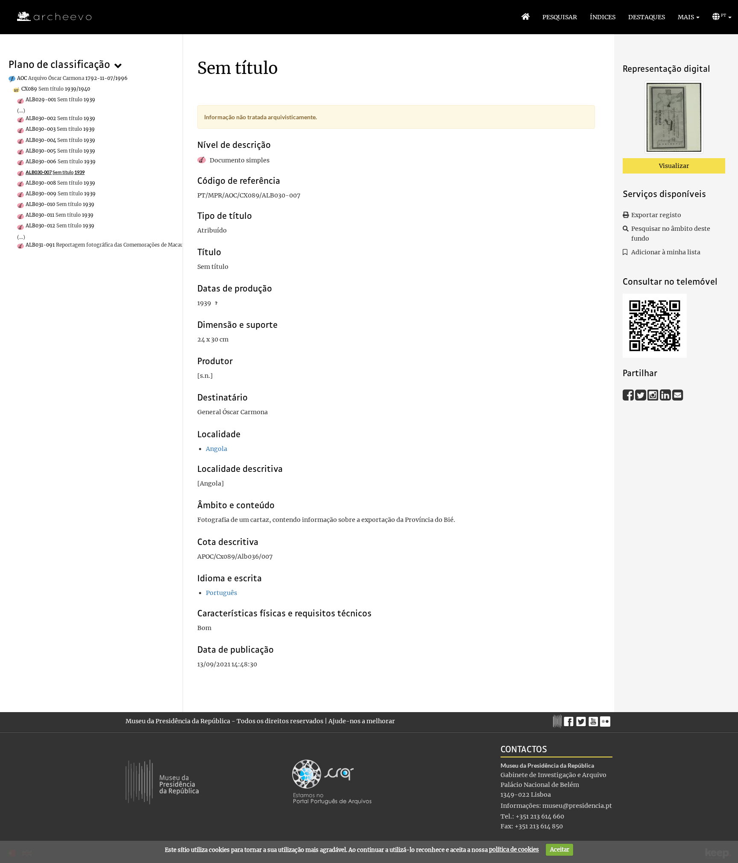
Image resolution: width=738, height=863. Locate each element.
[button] (688, 17)
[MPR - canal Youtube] (594, 719)
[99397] (673, 119)
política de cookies (514, 849)
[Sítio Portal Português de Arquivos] (332, 781)
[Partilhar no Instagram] (653, 394)
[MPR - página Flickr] (606, 719)
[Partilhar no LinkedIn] (666, 394)
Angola (216, 449)
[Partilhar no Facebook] (629, 394)
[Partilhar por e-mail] (677, 394)
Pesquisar (559, 17)
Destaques (646, 17)
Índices (602, 17)
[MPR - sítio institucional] (558, 720)
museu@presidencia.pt (577, 806)
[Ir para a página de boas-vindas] (525, 17)
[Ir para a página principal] (48, 17)
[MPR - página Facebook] (570, 719)
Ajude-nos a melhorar (361, 721)
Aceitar (559, 849)
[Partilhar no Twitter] (641, 394)
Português (221, 593)
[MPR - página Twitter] (582, 719)
